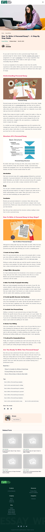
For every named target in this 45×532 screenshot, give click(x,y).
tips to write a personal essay (31, 401)
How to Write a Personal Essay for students (14, 388)
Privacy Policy (33, 491)
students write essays (32, 56)
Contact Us (11, 501)
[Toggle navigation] (43, 2)
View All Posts (16, 419)
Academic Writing (11, 514)
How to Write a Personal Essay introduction (14, 394)
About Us (11, 500)
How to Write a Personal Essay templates (13, 398)
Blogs (11, 498)
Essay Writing (8, 33)
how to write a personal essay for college (13, 385)
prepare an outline (18, 259)
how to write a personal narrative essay (13, 401)
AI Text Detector (11, 491)
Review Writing (11, 512)
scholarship (19, 58)
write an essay (20, 125)
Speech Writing (11, 511)
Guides (11, 508)
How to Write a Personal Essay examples (13, 382)
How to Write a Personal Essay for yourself (13, 391)
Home (3, 33)
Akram (8, 47)
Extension (33, 498)
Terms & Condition (33, 492)
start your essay (33, 259)
